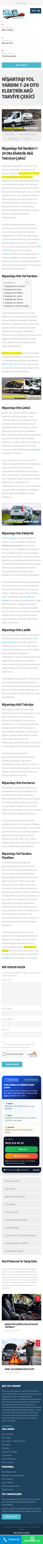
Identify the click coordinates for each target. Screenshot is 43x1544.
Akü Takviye (10, 1189)
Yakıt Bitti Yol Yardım (10, 1452)
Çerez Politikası (7, 1483)
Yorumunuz (7, 980)
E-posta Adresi (8, 1019)
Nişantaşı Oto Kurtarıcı (14, 303)
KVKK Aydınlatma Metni (10, 1486)
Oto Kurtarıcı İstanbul (16, 1220)
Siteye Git (36, 1170)
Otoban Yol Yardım (14, 1251)
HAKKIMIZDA (7, 1426)
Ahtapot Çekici (12, 1181)
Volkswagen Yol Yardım (16, 1243)
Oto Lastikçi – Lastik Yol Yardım (20, 1235)
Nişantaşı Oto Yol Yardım (15, 286)
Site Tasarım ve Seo (21, 1533)
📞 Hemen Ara (21, 1149)
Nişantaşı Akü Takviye (14, 299)
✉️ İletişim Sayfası (21, 1156)
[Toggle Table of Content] (26, 283)
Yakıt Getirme (7, 1455)
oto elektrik (11, 538)
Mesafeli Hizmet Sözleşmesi (12, 1476)
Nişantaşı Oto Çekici (13, 289)
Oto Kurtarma (12, 1227)
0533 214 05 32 (21, 65)
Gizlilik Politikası (7, 1490)
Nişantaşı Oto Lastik (13, 296)
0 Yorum (26, 139)
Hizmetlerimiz (13, 139)
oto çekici (35, 449)
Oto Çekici (10, 1204)
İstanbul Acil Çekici (9, 1459)
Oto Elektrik (11, 1212)
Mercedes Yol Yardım (15, 1196)
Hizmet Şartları (7, 1479)
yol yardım (13, 257)
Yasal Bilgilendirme (9, 1472)
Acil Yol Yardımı (21, 3)
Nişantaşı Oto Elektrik (14, 293)
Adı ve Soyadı (7, 1008)
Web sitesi (5, 1030)
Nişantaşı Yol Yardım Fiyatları (17, 306)
